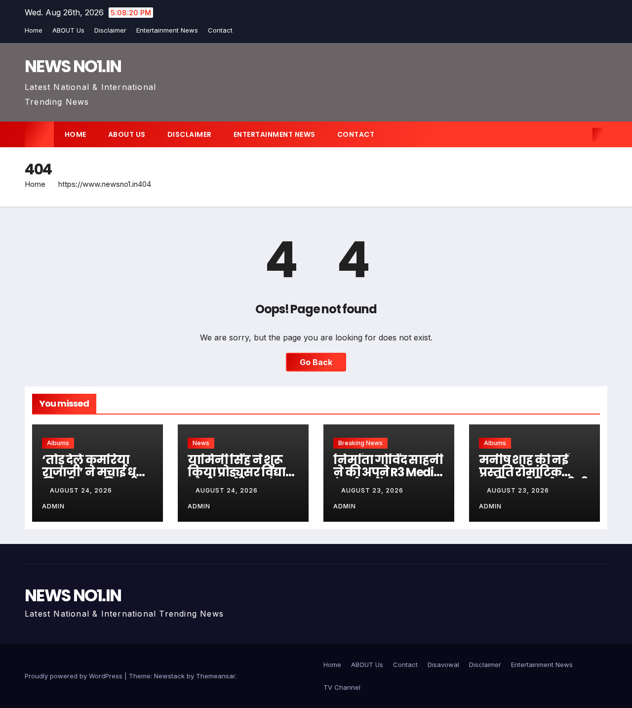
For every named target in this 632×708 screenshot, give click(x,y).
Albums (58, 443)
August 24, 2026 (82, 490)
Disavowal (443, 664)
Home (33, 30)
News (201, 443)
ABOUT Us (68, 30)
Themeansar (215, 676)
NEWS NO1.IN (73, 66)
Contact (220, 30)
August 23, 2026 (373, 490)
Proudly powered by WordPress (74, 676)
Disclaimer (110, 30)
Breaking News (360, 443)
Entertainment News (167, 30)
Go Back (316, 362)
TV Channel (341, 687)
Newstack (169, 676)
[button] (582, 134)
